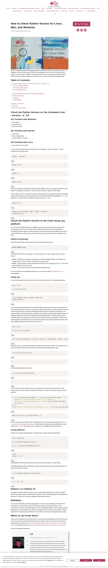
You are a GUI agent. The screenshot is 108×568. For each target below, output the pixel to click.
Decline (86, 560)
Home (8, 8)
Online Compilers (17, 11)
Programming (19, 31)
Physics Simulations (39, 11)
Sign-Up (71, 11)
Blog (43, 8)
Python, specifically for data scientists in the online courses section (47, 525)
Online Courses (28, 11)
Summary (14, 105)
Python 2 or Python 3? (18, 103)
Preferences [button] (23, 562)
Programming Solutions (53, 11)
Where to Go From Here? (19, 108)
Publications (64, 11)
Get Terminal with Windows (21, 85)
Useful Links (79, 11)
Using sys (16, 97)
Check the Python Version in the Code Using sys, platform (28, 93)
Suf (13, 31)
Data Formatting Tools (60, 8)
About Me (14, 8)
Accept (99, 560)
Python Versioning (18, 95)
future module (19, 426)
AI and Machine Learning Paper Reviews (29, 8)
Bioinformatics (91, 11)
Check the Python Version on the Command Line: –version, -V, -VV (30, 83)
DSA (98, 8)
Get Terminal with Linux (19, 89)
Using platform (17, 100)
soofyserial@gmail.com (49, 537)
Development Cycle (57, 271)
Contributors (49, 8)
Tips (29, 31)
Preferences (73, 560)
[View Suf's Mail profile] (27, 544)
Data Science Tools (74, 8)
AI (84, 11)
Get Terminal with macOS (20, 87)
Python (26, 31)
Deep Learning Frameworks (88, 8)
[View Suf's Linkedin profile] (27, 540)
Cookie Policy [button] (50, 560)
